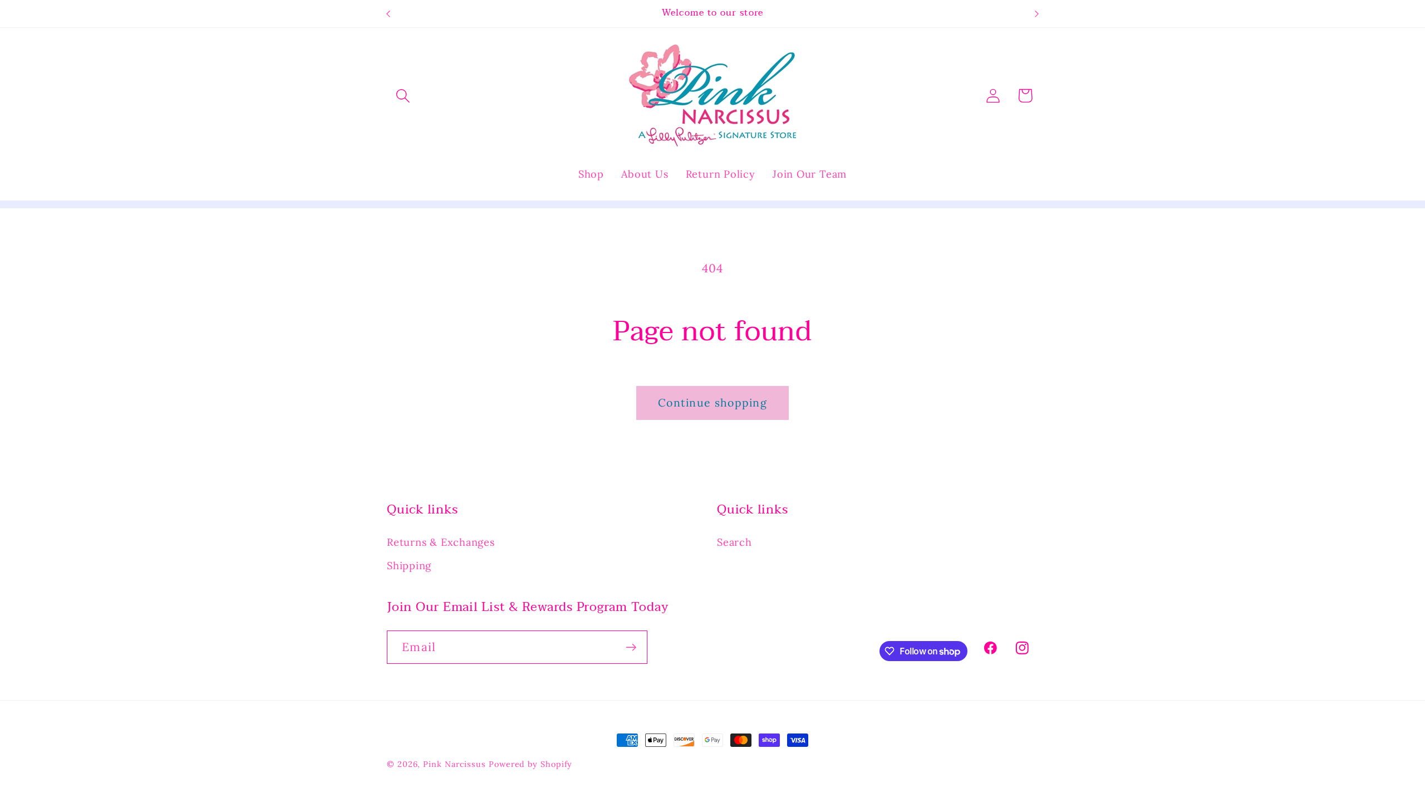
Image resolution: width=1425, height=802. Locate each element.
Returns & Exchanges (441, 542)
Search (734, 542)
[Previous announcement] (388, 13)
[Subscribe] (631, 647)
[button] (403, 95)
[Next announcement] (1037, 13)
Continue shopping (712, 402)
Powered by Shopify (530, 764)
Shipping (409, 565)
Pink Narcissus (454, 764)
